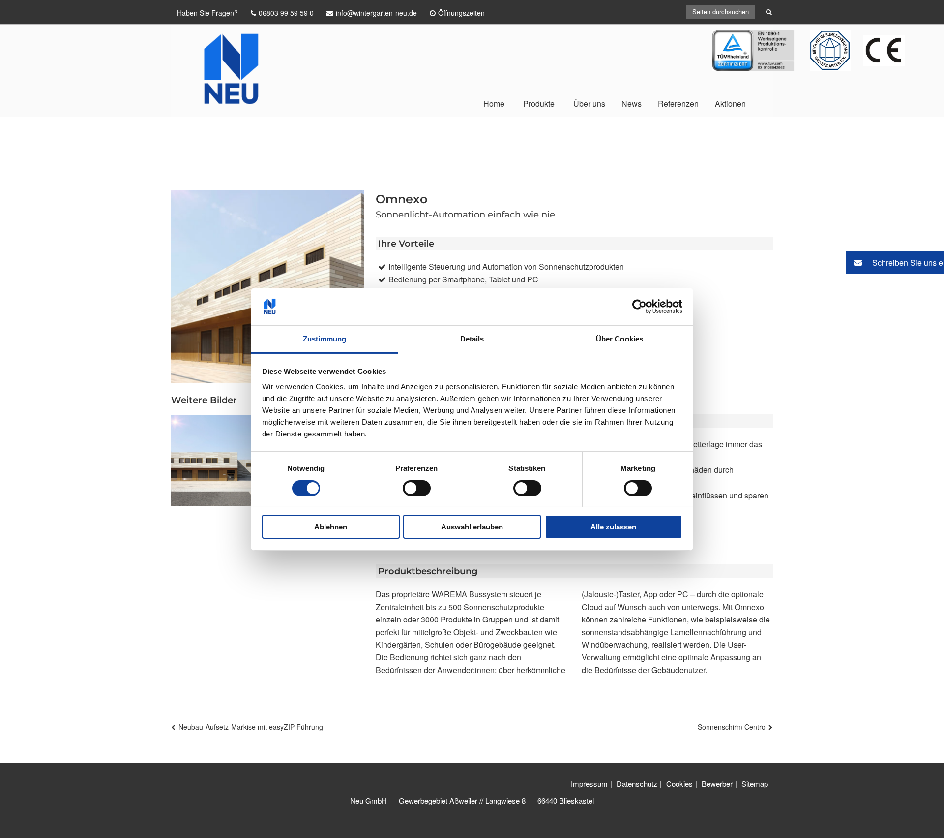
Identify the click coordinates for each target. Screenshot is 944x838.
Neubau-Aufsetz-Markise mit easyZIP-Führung (250, 727)
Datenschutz (637, 783)
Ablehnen (330, 527)
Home (493, 103)
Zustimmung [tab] (325, 339)
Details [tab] (472, 339)
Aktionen (730, 103)
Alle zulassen (613, 527)
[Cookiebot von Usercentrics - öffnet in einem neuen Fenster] (639, 306)
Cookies (679, 783)
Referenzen (678, 103)
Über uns (589, 103)
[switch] (417, 488)
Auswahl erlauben (472, 527)
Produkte (539, 103)
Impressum (589, 783)
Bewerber (717, 783)
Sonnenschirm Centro (732, 727)
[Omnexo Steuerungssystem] (216, 460)
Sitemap (754, 783)
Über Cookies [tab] (619, 339)
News (631, 103)
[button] (895, 262)
